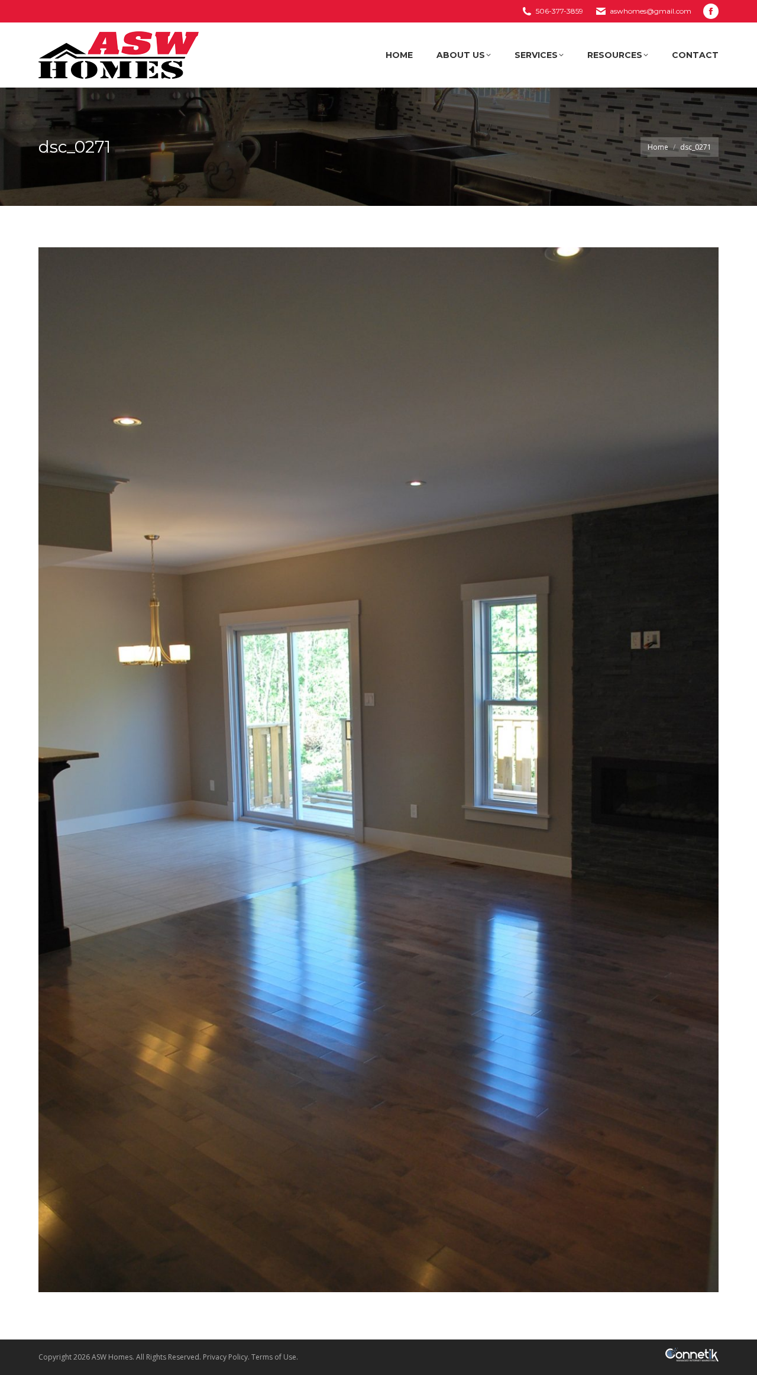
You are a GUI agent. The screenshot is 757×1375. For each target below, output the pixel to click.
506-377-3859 (559, 11)
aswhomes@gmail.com (650, 11)
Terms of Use (273, 1357)
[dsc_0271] (378, 769)
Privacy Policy (225, 1357)
